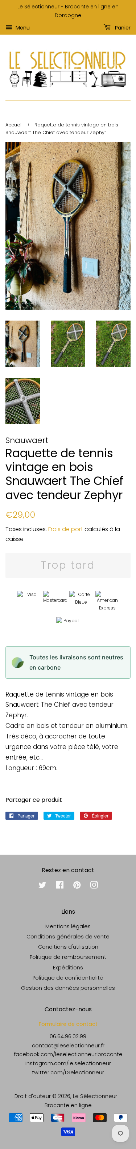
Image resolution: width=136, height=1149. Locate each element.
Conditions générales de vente (68, 936)
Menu (22, 27)
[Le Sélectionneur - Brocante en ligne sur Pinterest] (77, 886)
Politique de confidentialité (68, 977)
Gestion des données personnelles (68, 988)
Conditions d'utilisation (68, 946)
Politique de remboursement (68, 957)
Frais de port (65, 529)
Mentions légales (68, 926)
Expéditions (68, 967)
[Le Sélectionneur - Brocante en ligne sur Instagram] (94, 886)
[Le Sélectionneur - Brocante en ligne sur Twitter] (42, 886)
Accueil (13, 125)
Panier (122, 27)
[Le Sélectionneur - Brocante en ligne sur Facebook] (59, 886)
